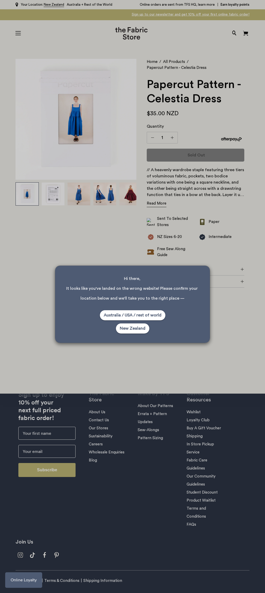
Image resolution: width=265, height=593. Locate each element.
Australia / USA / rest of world (132, 315)
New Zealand (132, 328)
